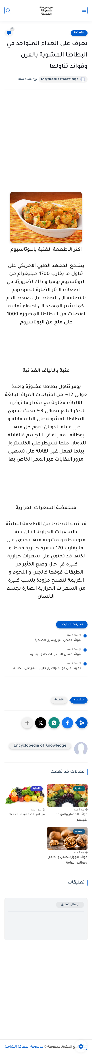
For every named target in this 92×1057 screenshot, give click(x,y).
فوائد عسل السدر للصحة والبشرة (55, 654)
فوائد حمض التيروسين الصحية (58, 640)
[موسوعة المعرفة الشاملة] (46, 10)
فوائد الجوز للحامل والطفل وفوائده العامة (68, 860)
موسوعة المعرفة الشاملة (24, 1047)
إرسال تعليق (70, 904)
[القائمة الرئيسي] (84, 10)
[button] (67, 722)
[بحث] (7, 10)
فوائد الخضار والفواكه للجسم (72, 817)
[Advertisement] (46, 147)
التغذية (79, 33)
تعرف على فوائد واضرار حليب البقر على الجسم (47, 668)
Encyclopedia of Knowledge (59, 79)
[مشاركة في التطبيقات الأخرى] (27, 722)
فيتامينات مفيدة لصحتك (26, 815)
